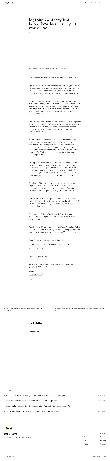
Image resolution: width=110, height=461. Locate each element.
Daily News (8, 3)
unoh (35, 68)
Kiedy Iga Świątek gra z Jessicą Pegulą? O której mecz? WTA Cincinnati (32, 411)
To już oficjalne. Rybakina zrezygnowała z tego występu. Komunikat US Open (34, 395)
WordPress (103, 456)
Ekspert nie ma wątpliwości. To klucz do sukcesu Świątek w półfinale (31, 401)
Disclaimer (46, 68)
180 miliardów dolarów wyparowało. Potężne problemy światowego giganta (79, 308)
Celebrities (41, 68)
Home (51, 68)
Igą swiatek (56, 68)
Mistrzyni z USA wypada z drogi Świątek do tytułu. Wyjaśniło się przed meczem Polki (37, 406)
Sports (61, 68)
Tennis (65, 68)
